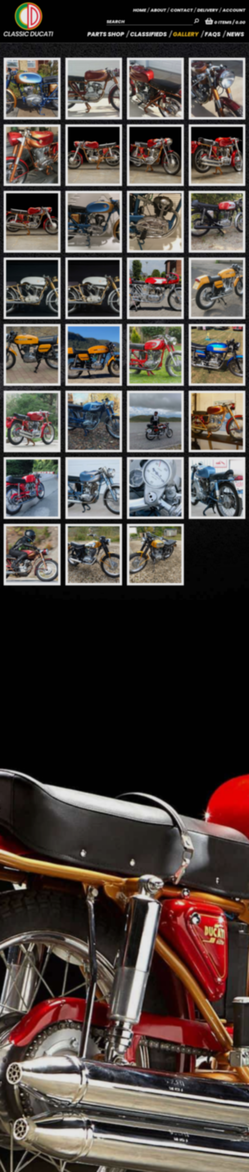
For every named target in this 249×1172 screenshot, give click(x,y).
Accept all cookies (32, 1154)
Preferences (73, 1154)
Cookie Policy (101, 1140)
